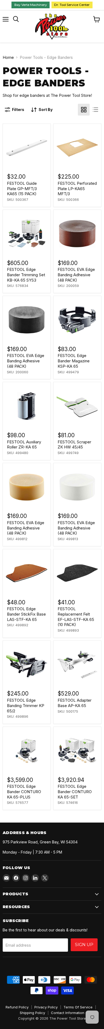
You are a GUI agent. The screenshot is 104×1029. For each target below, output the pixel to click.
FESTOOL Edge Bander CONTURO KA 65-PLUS (24, 791)
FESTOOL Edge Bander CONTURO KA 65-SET (75, 791)
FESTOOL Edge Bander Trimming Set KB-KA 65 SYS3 (26, 274)
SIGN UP (84, 944)
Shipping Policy (32, 1013)
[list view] (95, 110)
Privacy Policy (46, 1007)
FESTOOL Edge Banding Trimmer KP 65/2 (25, 705)
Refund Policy (17, 1007)
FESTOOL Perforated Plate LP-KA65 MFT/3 (77, 188)
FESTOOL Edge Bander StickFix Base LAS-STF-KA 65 (26, 614)
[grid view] (84, 110)
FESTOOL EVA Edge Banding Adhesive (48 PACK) (76, 274)
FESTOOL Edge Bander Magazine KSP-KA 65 (74, 360)
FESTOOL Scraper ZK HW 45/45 (74, 444)
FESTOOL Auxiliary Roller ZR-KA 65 (24, 444)
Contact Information (67, 1013)
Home (8, 57)
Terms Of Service (78, 1007)
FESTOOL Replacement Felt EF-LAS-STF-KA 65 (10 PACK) (76, 616)
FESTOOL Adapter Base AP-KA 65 (74, 703)
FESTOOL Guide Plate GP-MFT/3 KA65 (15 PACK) (22, 188)
